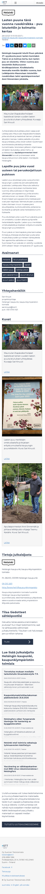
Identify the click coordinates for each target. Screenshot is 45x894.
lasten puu (8, 270)
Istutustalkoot (20, 259)
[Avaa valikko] (16, 3)
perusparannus (10, 275)
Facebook (6, 867)
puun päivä (8, 280)
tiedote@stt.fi (8, 855)
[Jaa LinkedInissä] (12, 46)
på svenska (24, 885)
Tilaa (6, 642)
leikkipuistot (22, 270)
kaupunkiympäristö (12, 265)
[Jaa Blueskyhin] (25, 46)
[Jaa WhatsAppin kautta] (29, 46)
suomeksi (6, 885)
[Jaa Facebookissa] (7, 46)
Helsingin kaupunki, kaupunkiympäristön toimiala (22, 38)
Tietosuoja (6, 871)
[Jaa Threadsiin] (20, 46)
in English (15, 885)
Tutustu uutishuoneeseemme (21, 824)
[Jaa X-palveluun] (16, 46)
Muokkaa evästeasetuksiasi (13, 876)
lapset (27, 265)
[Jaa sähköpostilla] (33, 46)
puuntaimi (22, 280)
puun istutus (27, 275)
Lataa (7, 372)
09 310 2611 (7, 584)
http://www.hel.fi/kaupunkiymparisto (19, 587)
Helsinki (6, 259)
